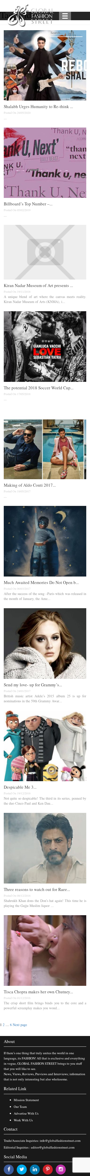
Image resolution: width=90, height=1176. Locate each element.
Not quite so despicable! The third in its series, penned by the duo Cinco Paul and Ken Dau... (45, 801)
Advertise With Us (26, 1113)
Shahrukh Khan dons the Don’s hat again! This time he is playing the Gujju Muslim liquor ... (45, 903)
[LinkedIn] (35, 1169)
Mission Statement (26, 1100)
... (5, 118)
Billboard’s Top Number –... (28, 204)
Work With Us (23, 1120)
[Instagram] (61, 1169)
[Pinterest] (48, 1169)
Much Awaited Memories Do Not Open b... (41, 582)
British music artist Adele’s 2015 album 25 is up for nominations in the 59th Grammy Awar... (45, 698)
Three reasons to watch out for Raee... (37, 889)
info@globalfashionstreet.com (60, 1140)
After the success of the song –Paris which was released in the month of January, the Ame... (45, 596)
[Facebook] (9, 1169)
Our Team (20, 1106)
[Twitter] (22, 1169)
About (9, 1041)
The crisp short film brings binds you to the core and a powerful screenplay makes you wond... (45, 1005)
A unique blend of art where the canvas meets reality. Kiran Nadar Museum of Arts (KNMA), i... (45, 299)
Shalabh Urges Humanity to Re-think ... (38, 106)
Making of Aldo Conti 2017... (30, 485)
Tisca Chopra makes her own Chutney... (38, 992)
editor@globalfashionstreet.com (52, 1147)
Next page (20, 1024)
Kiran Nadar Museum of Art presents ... (38, 285)
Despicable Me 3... (20, 787)
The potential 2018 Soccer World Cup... (39, 388)
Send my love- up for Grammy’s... (33, 685)
